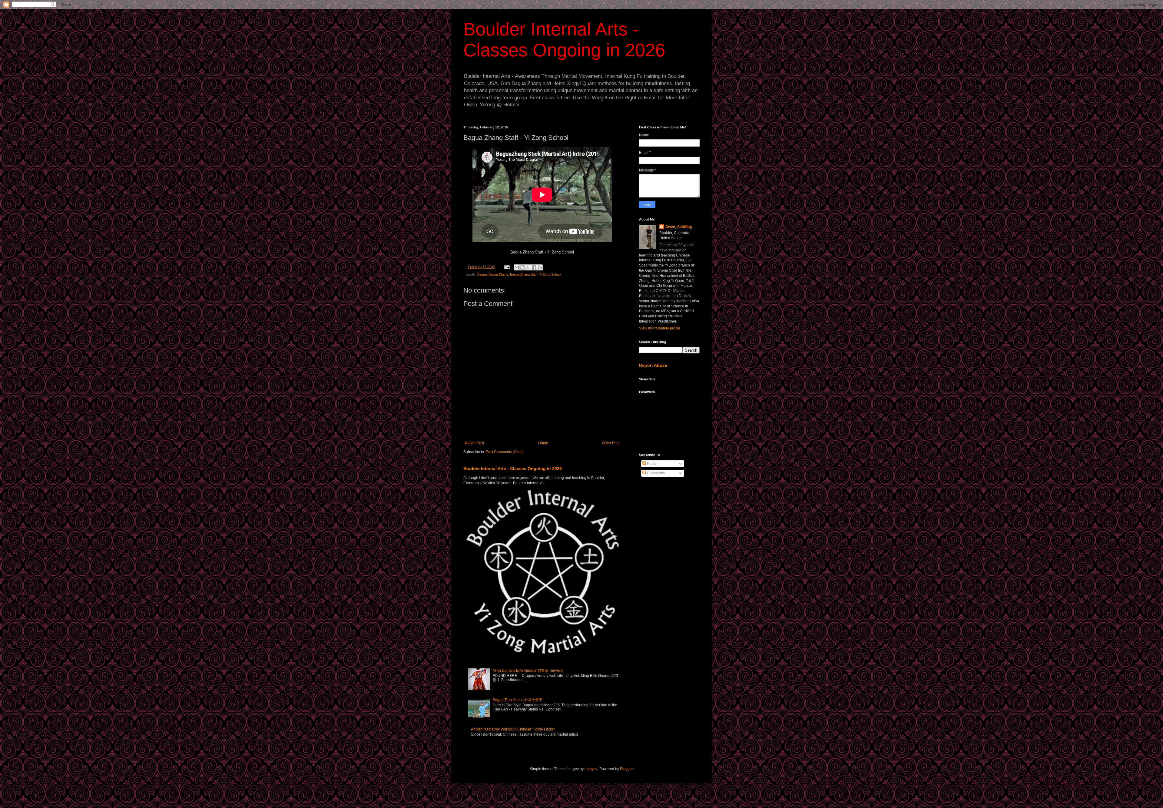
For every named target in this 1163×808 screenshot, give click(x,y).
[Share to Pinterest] (540, 267)
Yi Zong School (550, 274)
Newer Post (474, 443)
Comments (655, 473)
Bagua (482, 274)
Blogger (626, 769)
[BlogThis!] (522, 267)
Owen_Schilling (678, 227)
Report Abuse (653, 365)
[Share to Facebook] (534, 267)
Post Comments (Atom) (505, 452)
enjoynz (591, 769)
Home (543, 443)
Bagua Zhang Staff (523, 274)
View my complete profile (659, 328)
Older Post (610, 443)
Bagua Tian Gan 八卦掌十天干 (517, 700)
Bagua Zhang (498, 274)
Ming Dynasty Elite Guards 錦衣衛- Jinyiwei (528, 670)
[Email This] (517, 267)
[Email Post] (507, 267)
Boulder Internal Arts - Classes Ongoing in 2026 (512, 468)
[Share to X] (528, 267)
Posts (651, 464)
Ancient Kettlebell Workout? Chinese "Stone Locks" (513, 729)
